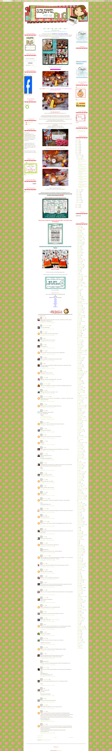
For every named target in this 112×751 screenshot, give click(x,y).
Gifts (78, 378)
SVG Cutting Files (80, 587)
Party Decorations (80, 503)
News (78, 482)
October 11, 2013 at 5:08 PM (47, 419)
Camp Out (79, 262)
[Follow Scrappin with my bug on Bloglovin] (81, 62)
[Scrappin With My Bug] (28, 93)
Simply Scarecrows (80, 551)
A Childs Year (79, 233)
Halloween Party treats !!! (82, 161)
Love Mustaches (80, 446)
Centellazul (44, 597)
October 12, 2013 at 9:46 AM (47, 587)
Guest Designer (80, 383)
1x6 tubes (79, 226)
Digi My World (80, 327)
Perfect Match (79, 506)
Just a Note (79, 415)
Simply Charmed (80, 549)
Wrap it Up (79, 645)
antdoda (43, 357)
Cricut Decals (79, 309)
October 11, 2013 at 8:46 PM (47, 526)
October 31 (79, 486)
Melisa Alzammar (45, 679)
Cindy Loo (79, 285)
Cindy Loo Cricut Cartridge (82, 286)
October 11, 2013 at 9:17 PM (47, 540)
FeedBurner (33, 65)
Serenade (78, 537)
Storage (78, 573)
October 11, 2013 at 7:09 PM (47, 482)
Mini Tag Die (79, 468)
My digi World (79, 474)
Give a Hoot (79, 380)
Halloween (79, 389)
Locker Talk (79, 445)
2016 (78, 149)
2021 (78, 141)
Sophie (78, 557)
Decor (78, 324)
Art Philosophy (80, 243)
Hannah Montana (80, 390)
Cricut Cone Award (80, 308)
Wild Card (79, 634)
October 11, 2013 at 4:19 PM (47, 368)
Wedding (78, 631)
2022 (78, 139)
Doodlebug (79, 333)
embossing (79, 347)
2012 (78, 204)
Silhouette (79, 545)
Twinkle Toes (79, 617)
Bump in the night (80, 259)
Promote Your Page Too (28, 94)
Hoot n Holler (79, 402)
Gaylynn (44, 590)
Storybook (79, 576)
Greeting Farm (79, 381)
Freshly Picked (79, 366)
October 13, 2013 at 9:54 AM (47, 658)
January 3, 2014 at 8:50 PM (47, 721)
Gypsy (78, 384)
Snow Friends (79, 555)
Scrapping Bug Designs (81, 534)
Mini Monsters (79, 467)
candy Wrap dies (80, 267)
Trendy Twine (79, 612)
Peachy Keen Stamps (81, 505)
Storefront (79, 575)
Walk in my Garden (80, 626)
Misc (78, 470)
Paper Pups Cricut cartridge (82, 499)
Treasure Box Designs (81, 609)
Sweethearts (79, 593)
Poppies (78, 512)
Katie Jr (43, 605)
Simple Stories (79, 548)
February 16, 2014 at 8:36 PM (47, 733)
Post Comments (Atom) (46, 739)
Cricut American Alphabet (81, 303)
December (80, 155)
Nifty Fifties (79, 483)
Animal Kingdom (80, 242)
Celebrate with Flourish (81, 276)
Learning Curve (80, 429)
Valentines (79, 621)
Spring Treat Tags (80, 564)
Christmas (79, 280)
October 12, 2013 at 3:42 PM (47, 615)
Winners (78, 637)
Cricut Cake (79, 305)
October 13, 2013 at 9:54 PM (47, 708)
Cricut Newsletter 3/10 (81, 130)
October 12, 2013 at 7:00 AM (47, 566)
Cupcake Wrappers (80, 317)
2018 (78, 146)
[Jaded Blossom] (82, 42)
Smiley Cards (79, 554)
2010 (78, 207)
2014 (78, 152)
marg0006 (44, 638)
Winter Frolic (79, 639)
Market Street (79, 457)
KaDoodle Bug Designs (81, 420)
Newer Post (39, 737)
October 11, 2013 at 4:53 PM (47, 401)
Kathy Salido (44, 667)
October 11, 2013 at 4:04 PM (47, 322)
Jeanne (43, 582)
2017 (78, 147)
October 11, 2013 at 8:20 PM (47, 505)
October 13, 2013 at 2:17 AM (47, 650)
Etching (78, 348)
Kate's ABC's (79, 422)
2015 (78, 150)
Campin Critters (80, 264)
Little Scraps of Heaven (81, 442)
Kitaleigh (79, 423)
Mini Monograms (80, 465)
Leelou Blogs (59, 750)
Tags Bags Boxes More (81, 596)
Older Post (71, 737)
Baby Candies (79, 245)
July (79, 192)
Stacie (43, 434)
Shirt (78, 540)
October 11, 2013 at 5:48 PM (47, 444)
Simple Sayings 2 (80, 546)
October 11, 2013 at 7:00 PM (47, 476)
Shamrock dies (79, 539)
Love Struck (79, 448)
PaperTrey (79, 502)
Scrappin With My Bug (27, 75)
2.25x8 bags (79, 227)
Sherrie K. (44, 453)
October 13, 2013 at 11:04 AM (47, 676)
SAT (78, 527)
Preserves (78, 515)
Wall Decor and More (81, 627)
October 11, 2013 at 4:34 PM (47, 393)
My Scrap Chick (80, 476)
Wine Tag (79, 636)
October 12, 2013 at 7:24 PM (47, 635)
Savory (78, 528)
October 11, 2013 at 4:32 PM (47, 387)
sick (78, 542)
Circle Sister (79, 289)
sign (78, 543)
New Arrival (79, 479)
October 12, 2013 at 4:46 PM (47, 629)
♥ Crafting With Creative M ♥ (45, 416)
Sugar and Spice (80, 582)
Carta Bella (79, 274)
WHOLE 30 (79, 633)
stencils (78, 572)
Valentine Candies (80, 618)
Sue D (43, 485)
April (79, 197)
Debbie (43, 462)
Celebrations (79, 277)
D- (42, 688)
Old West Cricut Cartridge (81, 488)
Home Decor (79, 400)
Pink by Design (80, 508)
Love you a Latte (80, 449)
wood (78, 643)
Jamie (43, 698)
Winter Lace (79, 640)
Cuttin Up (79, 318)
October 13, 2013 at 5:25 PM (47, 685)
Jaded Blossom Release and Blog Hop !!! (55, 31)
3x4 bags (78, 232)
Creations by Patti (45, 555)
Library (78, 432)
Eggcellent (79, 344)
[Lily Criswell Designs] (30, 162)
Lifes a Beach (79, 435)
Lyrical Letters (79, 454)
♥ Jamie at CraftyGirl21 (55, 619)
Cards (78, 270)
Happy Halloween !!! (81, 159)
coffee (78, 292)
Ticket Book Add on (80, 600)
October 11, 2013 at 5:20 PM (47, 438)
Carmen (43, 515)
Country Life (79, 296)
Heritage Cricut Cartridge (81, 397)
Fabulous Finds (80, 358)
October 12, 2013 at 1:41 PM (47, 608)
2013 (78, 153)
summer (78, 583)
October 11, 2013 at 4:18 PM (47, 360)
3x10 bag (79, 230)
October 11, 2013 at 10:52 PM (47, 552)
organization (79, 492)
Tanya (43, 611)
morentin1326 (44, 521)
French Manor (79, 364)
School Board (79, 531)
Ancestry (78, 240)
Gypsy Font (79, 386)
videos (78, 623)
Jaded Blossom (48, 88)
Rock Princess (79, 525)
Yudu (78, 646)
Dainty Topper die (80, 321)
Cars (78, 273)
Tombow (78, 608)
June (79, 194)
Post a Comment (40, 735)
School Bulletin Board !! (82, 166)
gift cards (78, 377)
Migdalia (44, 410)
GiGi (43, 363)
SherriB (43, 536)
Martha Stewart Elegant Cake (82, 458)
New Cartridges (80, 480)
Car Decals (79, 268)
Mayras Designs (45, 498)
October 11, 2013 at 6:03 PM (47, 459)
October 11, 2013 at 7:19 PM (47, 489)
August (79, 191)
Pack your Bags (80, 493)
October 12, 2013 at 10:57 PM (47, 644)
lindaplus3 (44, 377)
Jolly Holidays (79, 413)
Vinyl (78, 624)
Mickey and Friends (80, 462)
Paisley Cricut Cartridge (81, 496)
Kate (43, 338)
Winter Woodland (80, 642)
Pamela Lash (44, 508)
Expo (78, 355)
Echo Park (79, 342)
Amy (43, 447)
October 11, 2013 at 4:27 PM (47, 374)
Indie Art (78, 410)
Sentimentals (79, 536)
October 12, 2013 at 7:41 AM (47, 573)
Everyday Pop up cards (81, 354)
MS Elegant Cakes (80, 473)
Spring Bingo (79, 560)
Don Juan (79, 331)
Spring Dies (79, 561)
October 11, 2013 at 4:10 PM (47, 341)
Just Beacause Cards (80, 416)
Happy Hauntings (80, 392)
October (79, 158)
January (79, 202)
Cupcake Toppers (80, 315)
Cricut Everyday (80, 312)
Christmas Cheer (80, 282)
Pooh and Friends (80, 511)
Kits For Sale (79, 425)
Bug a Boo (79, 258)
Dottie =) (44, 576)
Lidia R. (43, 404)
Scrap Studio (79, 533)
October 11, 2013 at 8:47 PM (47, 533)
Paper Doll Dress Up (80, 498)
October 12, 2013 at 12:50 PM (47, 602)
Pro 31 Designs (80, 518)
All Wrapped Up (80, 237)
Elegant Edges (79, 345)
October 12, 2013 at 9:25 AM (47, 579)
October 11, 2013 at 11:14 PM (47, 560)
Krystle (43, 344)
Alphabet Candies (80, 239)
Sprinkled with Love (80, 566)
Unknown (43, 331)
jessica (43, 653)
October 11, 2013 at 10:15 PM (47, 546)
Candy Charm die (80, 265)
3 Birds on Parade (80, 229)
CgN (43, 624)
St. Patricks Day (80, 567)
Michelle (28, 124)
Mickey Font (79, 464)
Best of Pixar (79, 249)
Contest (78, 295)
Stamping (79, 569)
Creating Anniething (46, 396)
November (80, 156)
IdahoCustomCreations (81, 405)
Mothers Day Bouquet (81, 471)
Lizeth (43, 371)
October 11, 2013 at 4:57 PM (47, 407)
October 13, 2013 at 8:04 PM (47, 702)
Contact (78, 293)
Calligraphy (79, 261)
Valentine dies (79, 620)
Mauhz (78, 461)
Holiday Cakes (79, 399)
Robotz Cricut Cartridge (81, 524)
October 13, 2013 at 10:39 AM (47, 664)
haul (78, 393)
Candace (44, 563)
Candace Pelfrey (30, 122)
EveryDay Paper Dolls (81, 350)
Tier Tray (78, 603)
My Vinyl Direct (80, 477)
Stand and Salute (80, 570)
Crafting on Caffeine (45, 325)
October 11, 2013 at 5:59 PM (47, 450)
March (79, 199)
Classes (78, 290)
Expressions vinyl (80, 357)
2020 (78, 142)
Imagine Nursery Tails (81, 406)
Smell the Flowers (80, 552)
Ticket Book (79, 599)
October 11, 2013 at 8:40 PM (47, 518)
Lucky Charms (79, 452)
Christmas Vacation (80, 283)
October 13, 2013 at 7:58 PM (47, 695)
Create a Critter (80, 299)
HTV (78, 403)
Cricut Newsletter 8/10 (81, 131)
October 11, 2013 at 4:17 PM (47, 354)
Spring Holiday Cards (81, 563)
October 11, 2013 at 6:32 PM (47, 470)
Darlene (43, 473)
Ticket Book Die (80, 602)
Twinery (78, 615)
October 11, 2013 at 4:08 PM (47, 335)
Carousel (78, 271)
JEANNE (57, 292)
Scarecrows (80, 162)
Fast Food (79, 361)
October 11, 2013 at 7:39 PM (47, 495)
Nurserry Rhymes (80, 485)
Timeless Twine (80, 606)
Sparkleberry (79, 558)
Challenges (79, 279)
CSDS (78, 314)
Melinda (43, 390)
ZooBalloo (79, 648)
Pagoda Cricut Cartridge (81, 495)
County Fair (79, 298)
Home (55, 737)
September (80, 189)
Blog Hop (79, 255)
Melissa (43, 428)
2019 (78, 144)
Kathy (43, 529)
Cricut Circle (79, 306)
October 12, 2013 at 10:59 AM (47, 594)
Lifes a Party (79, 439)
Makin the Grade (80, 455)
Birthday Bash (79, 252)
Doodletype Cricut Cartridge (82, 337)
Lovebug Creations (80, 451)
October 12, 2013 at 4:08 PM (47, 621)
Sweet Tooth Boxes (80, 590)
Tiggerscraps (44, 422)
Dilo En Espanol (80, 330)
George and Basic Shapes (81, 371)
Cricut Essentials (80, 311)
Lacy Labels (79, 426)
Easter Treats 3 (79, 341)
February (79, 200)
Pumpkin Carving (80, 521)
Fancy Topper (79, 360)
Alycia (43, 632)
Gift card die (79, 375)
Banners (78, 246)
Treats (78, 611)
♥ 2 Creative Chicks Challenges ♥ (46, 417)
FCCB (78, 363)
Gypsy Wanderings (80, 387)
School (78, 530)
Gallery (78, 370)
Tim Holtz (79, 605)
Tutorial (78, 614)
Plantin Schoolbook (80, 509)
